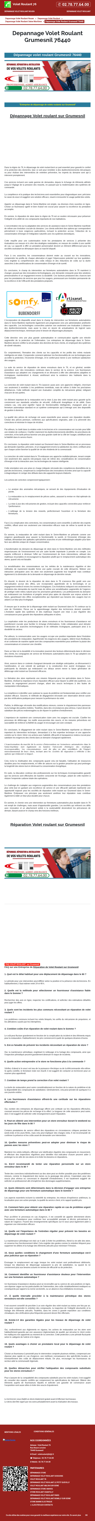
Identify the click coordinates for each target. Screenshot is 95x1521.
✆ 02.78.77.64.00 (73, 4)
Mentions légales (12, 1432)
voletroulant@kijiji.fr (46, 1454)
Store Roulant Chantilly (41, 1492)
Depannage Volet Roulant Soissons (46, 1476)
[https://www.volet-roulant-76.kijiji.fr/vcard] (15, 1478)
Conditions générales (44, 1432)
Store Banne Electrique (41, 1502)
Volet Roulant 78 (38, 1479)
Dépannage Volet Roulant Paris (44, 1495)
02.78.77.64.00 (48, 1458)
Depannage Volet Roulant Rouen (19, 11)
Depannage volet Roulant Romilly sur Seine (50, 1498)
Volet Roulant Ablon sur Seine (44, 1486)
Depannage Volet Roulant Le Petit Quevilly (50, 1482)
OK (86, 1515)
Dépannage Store (38, 1473)
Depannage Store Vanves (41, 1489)
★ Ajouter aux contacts (41, 1505)
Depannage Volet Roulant (79, 11)
